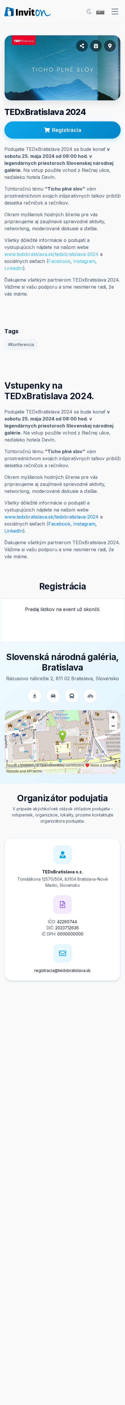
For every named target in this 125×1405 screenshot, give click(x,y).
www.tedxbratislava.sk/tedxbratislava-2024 (51, 254)
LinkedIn (13, 268)
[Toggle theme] (89, 12)
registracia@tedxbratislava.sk (62, 970)
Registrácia (66, 130)
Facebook (59, 261)
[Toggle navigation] (115, 12)
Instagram (84, 261)
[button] (100, 12)
